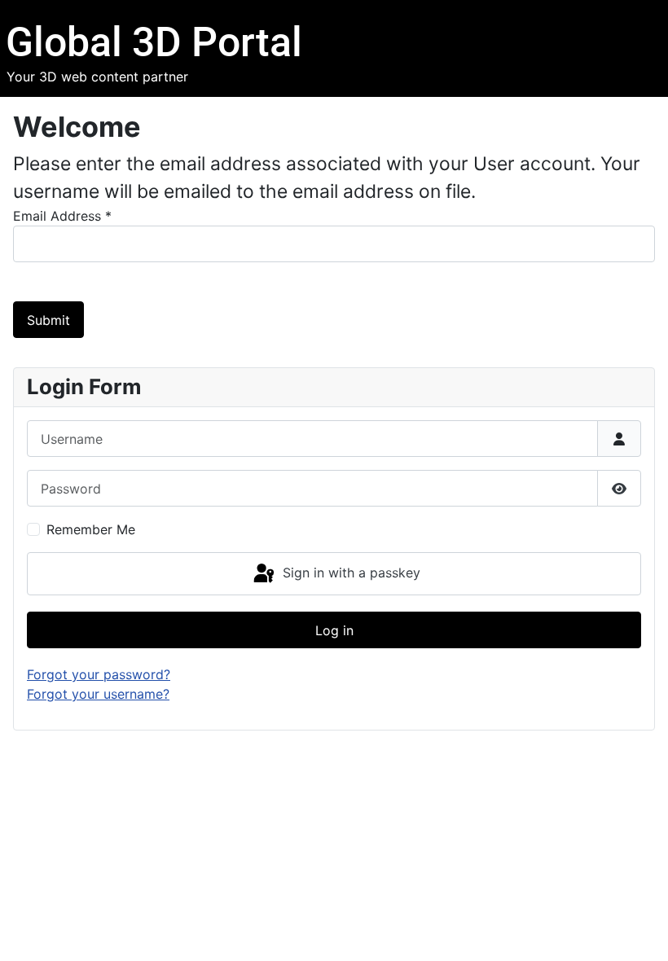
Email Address (62, 216)
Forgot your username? (98, 694)
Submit (48, 320)
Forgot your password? (98, 674)
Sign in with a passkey (349, 572)
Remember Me (90, 529)
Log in (334, 630)
